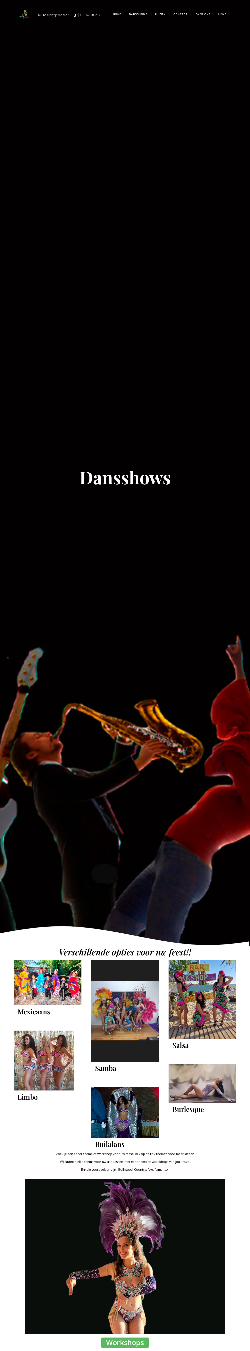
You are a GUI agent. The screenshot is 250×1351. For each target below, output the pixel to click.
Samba (105, 1068)
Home (117, 14)
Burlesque (188, 1109)
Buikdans (109, 1144)
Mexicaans (34, 1011)
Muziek (160, 14)
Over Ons (203, 14)
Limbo (28, 1096)
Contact (180, 14)
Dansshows (138, 14)
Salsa (180, 1045)
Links (222, 14)
